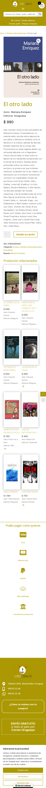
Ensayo (16, 247)
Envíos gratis (14, 23)
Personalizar (23, 777)
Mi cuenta (15, 20)
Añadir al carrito (25, 234)
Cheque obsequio (29, 23)
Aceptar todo (23, 770)
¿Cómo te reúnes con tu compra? (23, 706)
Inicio (2, 33)
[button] (38, 41)
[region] (23, 766)
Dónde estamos (28, 20)
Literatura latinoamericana (16, 33)
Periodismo (8, 250)
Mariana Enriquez (18, 253)
